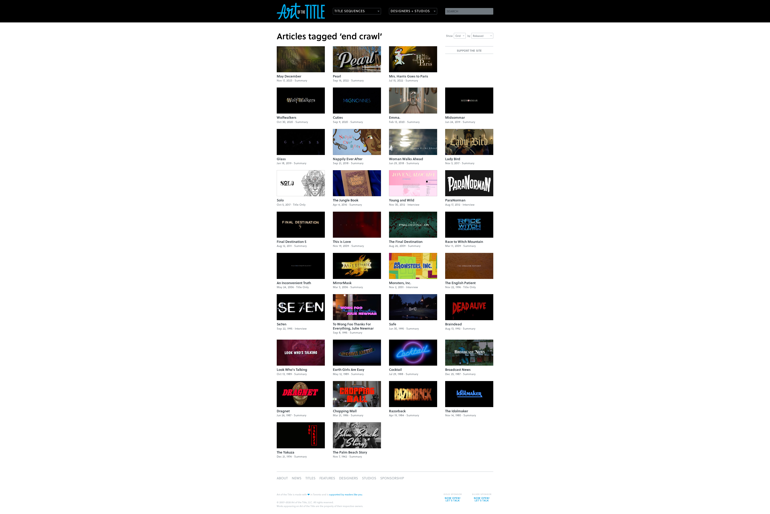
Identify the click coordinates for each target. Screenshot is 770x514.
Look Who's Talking (292, 369)
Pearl (337, 76)
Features (327, 478)
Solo (280, 200)
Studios (369, 478)
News (296, 478)
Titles (310, 478)
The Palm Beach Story (350, 452)
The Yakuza (285, 452)
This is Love (342, 241)
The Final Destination (405, 241)
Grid (458, 36)
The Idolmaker (456, 410)
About (282, 478)
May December (289, 76)
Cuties (338, 117)
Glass (281, 158)
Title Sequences (349, 11)
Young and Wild (401, 200)
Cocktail (395, 369)
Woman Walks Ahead (406, 158)
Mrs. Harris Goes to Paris (408, 76)
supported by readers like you (345, 494)
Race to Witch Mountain (464, 241)
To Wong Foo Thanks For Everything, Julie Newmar (353, 326)
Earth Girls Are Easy (348, 369)
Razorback (397, 410)
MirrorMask (342, 282)
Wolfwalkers (286, 117)
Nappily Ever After (347, 158)
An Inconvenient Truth (294, 282)
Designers (348, 478)
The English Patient (460, 282)
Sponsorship (392, 478)
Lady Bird (452, 158)
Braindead (453, 324)
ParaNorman (455, 200)
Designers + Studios (410, 11)
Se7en (281, 324)
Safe (392, 324)
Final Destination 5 (291, 241)
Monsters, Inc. (400, 282)
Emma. (394, 117)
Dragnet (283, 410)
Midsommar (455, 117)
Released (478, 36)
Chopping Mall (345, 410)
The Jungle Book (345, 200)
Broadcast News (458, 369)
